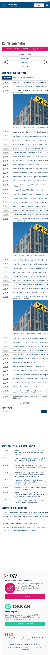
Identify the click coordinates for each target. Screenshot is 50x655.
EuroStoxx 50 (20, 638)
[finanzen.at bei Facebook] (6, 634)
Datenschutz (17, 647)
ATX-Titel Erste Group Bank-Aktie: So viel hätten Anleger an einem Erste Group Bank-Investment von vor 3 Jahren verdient (30, 460)
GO (44, 411)
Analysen (25, 62)
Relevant (7, 78)
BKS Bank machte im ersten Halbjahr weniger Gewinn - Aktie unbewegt (30, 488)
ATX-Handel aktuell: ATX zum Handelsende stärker (30, 387)
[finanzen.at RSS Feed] (11, 634)
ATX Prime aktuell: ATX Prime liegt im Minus (27, 181)
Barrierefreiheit (36, 644)
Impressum (19, 644)
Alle (14, 78)
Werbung (27, 644)
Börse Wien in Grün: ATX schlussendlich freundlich (30, 338)
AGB (32, 647)
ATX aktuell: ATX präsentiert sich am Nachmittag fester (31, 375)
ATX (41, 1)
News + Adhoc (25, 58)
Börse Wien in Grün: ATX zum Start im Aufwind (28, 371)
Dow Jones (28, 638)
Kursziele (25, 66)
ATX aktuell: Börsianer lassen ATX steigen (27, 86)
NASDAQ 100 (36, 638)
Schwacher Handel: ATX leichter (23, 190)
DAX (13, 638)
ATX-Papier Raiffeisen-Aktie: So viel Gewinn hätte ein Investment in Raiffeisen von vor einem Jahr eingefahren (30, 482)
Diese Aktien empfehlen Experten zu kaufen (18, 520)
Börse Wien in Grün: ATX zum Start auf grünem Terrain (31, 383)
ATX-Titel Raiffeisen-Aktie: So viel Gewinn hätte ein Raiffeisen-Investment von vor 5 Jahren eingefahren (31, 453)
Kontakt (11, 644)
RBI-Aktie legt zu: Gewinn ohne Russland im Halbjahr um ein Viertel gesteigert (30, 501)
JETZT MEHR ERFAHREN (25, 624)
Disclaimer (25, 647)
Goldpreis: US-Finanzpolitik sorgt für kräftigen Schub (20, 523)
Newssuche (7, 407)
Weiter (25, 404)
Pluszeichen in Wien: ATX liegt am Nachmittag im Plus (31, 268)
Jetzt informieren (25, 597)
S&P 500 (26, 640)
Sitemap (9, 647)
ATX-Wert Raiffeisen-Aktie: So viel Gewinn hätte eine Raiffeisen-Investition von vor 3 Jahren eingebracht (31, 467)
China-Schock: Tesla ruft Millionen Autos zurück (19, 531)
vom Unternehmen (26, 78)
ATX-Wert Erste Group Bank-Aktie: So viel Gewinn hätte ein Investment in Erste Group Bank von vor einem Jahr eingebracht (30, 474)
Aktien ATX (8, 638)
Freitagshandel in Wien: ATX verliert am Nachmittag (30, 292)
